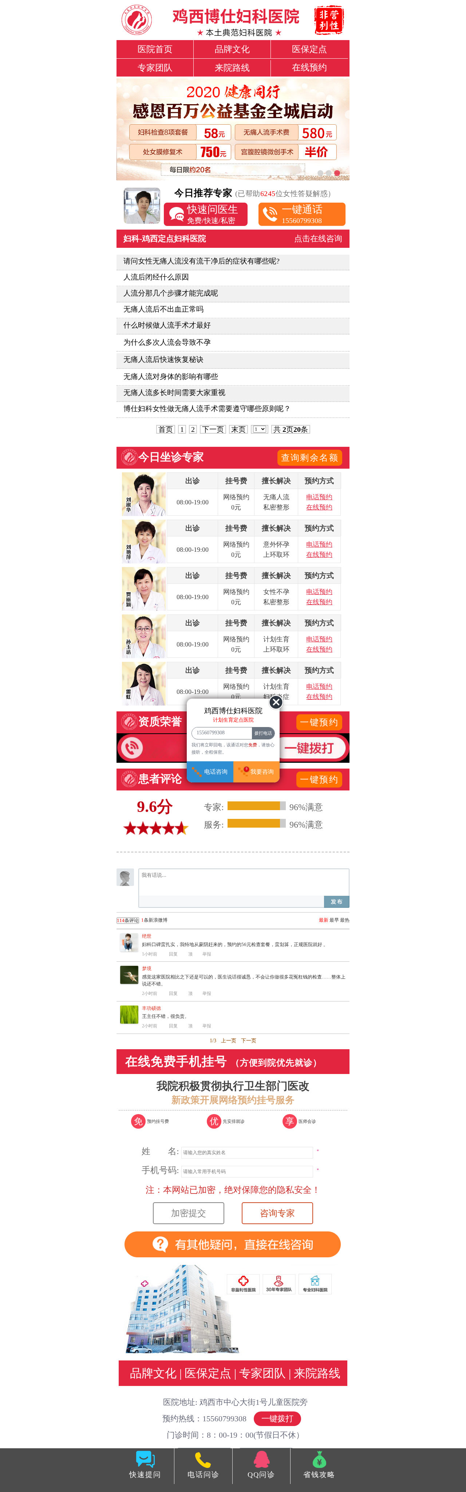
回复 (173, 954)
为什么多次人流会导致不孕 (167, 342)
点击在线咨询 (318, 238)
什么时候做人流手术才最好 (167, 325)
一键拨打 (277, 1418)
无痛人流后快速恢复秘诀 (163, 359)
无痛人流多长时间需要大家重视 (174, 392)
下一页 (213, 429)
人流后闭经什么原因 (156, 277)
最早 (334, 920)
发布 (337, 902)
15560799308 (302, 214)
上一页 (228, 1040)
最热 (345, 920)
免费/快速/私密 (212, 214)
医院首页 (155, 49)
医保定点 (309, 49)
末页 (238, 429)
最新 (323, 920)
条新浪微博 (142, 920)
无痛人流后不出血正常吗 (163, 309)
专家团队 (155, 68)
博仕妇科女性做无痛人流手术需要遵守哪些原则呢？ (207, 409)
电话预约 (319, 497)
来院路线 (232, 68)
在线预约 (309, 67)
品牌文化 (232, 49)
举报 (206, 954)
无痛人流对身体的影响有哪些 (170, 376)
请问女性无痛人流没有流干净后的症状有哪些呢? (201, 261)
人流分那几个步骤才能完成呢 (170, 293)
